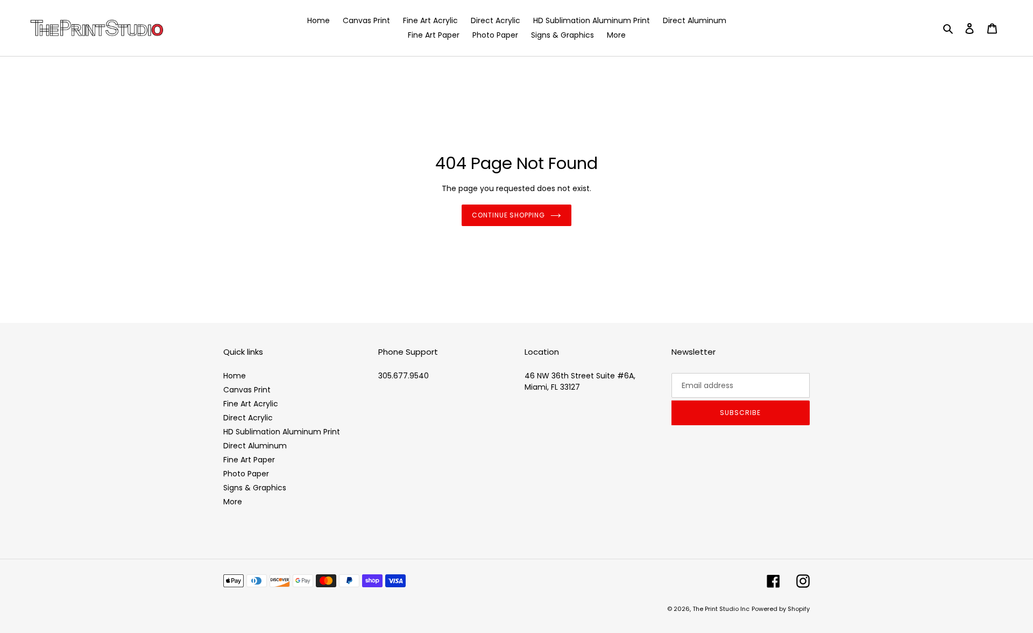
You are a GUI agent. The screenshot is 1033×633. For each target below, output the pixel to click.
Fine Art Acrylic (250, 403)
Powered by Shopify (781, 608)
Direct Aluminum (255, 445)
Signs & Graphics (254, 487)
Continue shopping (508, 215)
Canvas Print (247, 389)
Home (234, 375)
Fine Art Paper (249, 459)
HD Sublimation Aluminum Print (281, 431)
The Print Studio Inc (720, 608)
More (232, 501)
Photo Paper (246, 473)
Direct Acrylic (248, 417)
